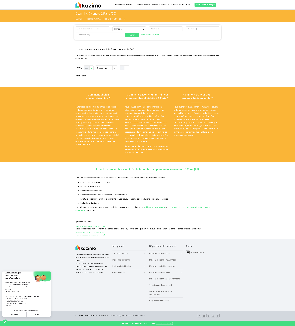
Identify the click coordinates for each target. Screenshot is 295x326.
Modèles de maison (123, 4)
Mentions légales (117, 315)
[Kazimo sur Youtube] (213, 315)
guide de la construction (154, 207)
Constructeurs (177, 4)
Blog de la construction (159, 300)
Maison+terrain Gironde (159, 253)
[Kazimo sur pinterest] (208, 315)
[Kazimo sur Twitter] (218, 315)
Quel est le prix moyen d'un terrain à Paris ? (89, 232)
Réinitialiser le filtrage (149, 34)
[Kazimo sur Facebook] (199, 315)
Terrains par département (160, 285)
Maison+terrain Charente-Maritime (164, 278)
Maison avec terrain (160, 4)
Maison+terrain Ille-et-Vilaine (162, 266)
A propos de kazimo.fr (135, 315)
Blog (188, 4)
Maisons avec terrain (121, 260)
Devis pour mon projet (205, 5)
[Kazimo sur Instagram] (204, 315)
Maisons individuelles (121, 266)
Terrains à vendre (142, 4)
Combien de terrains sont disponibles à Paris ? (90, 227)
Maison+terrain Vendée (159, 272)
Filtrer (132, 35)
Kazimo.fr (142, 146)
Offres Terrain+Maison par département (161, 293)
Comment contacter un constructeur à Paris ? (90, 235)
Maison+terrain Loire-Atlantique (163, 260)
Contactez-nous (197, 252)
